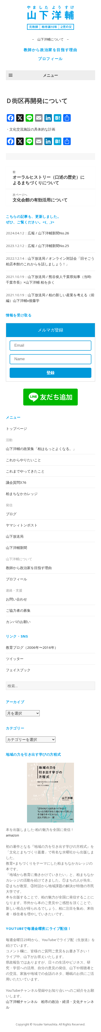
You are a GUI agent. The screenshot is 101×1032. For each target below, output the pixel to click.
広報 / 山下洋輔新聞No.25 (48, 245)
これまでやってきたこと (25, 471)
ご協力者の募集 (18, 610)
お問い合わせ (16, 599)
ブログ (11, 513)
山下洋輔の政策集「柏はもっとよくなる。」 (41, 448)
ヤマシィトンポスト (22, 525)
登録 (50, 373)
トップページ (16, 428)
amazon (12, 835)
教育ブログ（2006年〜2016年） (32, 647)
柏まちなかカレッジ (22, 493)
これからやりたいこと (23, 460)
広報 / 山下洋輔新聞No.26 (48, 233)
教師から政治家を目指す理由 (51, 49)
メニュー (50, 75)
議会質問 (16, 482)
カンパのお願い (18, 621)
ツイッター (14, 658)
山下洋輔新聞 (16, 547)
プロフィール (50, 58)
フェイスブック (18, 670)
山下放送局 (14, 536)
